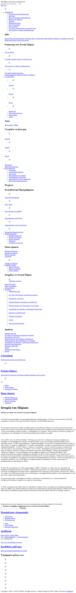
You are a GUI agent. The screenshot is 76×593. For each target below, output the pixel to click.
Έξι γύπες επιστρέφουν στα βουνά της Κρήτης (23, 295)
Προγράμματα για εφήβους (17, 175)
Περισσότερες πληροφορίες (14, 512)
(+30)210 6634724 (22, 537)
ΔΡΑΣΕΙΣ (8, 290)
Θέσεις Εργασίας (14, 239)
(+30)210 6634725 (9, 537)
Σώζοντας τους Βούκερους (17, 313)
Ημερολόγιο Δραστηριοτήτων (18, 181)
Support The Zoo (14, 267)
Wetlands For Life (14, 291)
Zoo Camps (12, 174)
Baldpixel (70, 591)
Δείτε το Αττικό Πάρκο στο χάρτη (11, 542)
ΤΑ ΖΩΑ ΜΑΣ (9, 76)
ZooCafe (11, 21)
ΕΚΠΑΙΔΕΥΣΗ (10, 168)
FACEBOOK (14, 551)
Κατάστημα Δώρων (15, 23)
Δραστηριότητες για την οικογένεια (20, 179)
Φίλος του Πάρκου (15, 269)
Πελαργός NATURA (15, 316)
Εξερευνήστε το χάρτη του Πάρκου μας (21, 30)
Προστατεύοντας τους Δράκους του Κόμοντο (23, 302)
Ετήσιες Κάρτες (17, 75)
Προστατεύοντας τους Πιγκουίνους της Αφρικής (24, 306)
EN (5, 5)
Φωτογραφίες (13, 115)
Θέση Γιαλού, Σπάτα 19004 (9, 535)
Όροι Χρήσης (9, 525)
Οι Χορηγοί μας (10, 520)
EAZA (11, 320)
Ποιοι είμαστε (9, 387)
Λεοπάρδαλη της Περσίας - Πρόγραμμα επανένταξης (25, 309)
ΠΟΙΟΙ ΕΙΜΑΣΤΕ (11, 234)
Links (6, 523)
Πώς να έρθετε (13, 26)
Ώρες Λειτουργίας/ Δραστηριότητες (20, 18)
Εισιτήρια (12, 16)
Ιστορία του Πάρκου (15, 237)
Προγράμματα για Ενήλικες (17, 177)
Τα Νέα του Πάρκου (28, 75)
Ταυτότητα (12, 241)
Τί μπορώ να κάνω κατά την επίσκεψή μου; (22, 28)
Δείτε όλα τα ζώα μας (15, 113)
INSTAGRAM (5, 551)
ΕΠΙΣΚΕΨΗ (9, 12)
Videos (11, 117)
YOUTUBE (23, 551)
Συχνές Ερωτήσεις (14, 25)
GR (2, 5)
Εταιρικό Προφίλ (10, 518)
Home (7, 385)
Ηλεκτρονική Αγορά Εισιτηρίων (19, 14)
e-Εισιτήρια (8, 75)
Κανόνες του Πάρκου (15, 19)
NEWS (7, 351)
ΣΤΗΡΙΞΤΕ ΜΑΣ (10, 265)
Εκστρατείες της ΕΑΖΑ (16, 298)
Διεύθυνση (6, 531)
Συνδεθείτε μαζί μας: (11, 546)
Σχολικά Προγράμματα (16, 172)
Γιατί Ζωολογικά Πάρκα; (16, 323)
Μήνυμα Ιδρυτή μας (15, 236)
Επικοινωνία (9, 516)
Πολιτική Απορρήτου (11, 527)
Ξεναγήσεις (12, 170)
